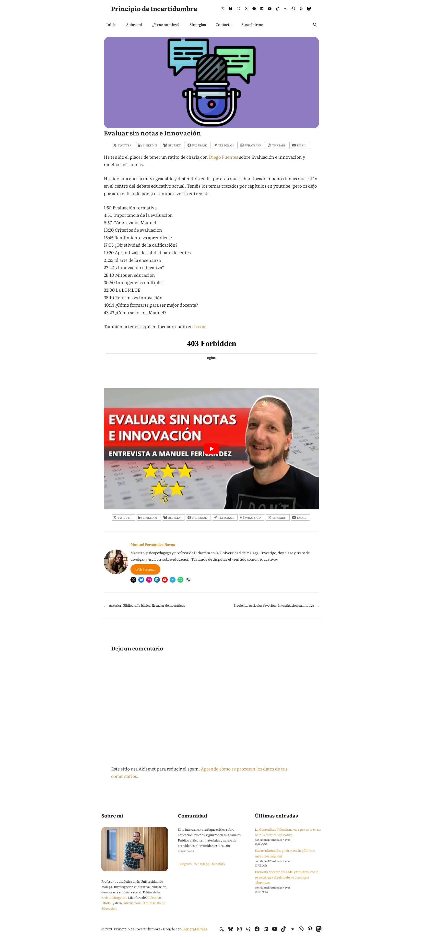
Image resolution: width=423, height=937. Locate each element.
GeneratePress (195, 929)
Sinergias (197, 24)
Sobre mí (134, 24)
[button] (315, 24)
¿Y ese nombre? (166, 24)
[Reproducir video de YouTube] (211, 448)
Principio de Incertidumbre (154, 8)
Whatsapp (202, 863)
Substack (218, 863)
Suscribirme (252, 24)
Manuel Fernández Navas (152, 544)
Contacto (224, 24)
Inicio (111, 24)
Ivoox (199, 326)
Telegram (185, 863)
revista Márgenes (113, 897)
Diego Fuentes (223, 157)
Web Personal (145, 569)
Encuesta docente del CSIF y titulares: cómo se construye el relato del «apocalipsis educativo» (286, 877)
